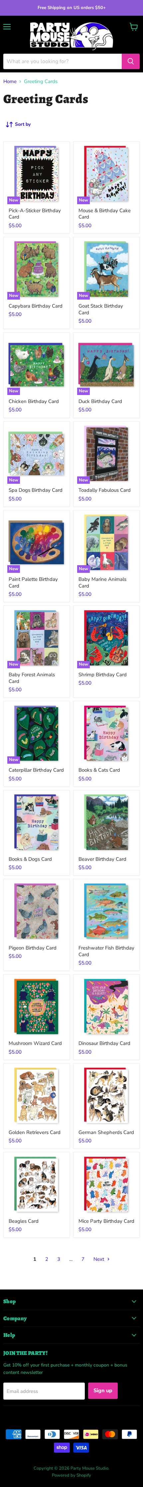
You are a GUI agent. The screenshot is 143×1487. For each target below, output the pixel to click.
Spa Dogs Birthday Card (36, 490)
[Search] (131, 61)
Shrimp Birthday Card (102, 674)
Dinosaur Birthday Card (104, 1043)
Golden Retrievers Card (35, 1132)
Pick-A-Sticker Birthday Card (35, 214)
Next (99, 1259)
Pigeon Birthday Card (33, 948)
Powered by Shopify (71, 1475)
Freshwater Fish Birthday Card (106, 951)
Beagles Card (24, 1221)
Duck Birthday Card (100, 401)
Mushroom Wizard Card (35, 1043)
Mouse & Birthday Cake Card (104, 214)
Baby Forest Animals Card (32, 678)
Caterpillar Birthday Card (36, 770)
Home (10, 81)
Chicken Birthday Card (34, 401)
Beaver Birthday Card (102, 859)
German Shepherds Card (106, 1132)
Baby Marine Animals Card (102, 582)
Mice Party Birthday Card (106, 1221)
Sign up (102, 1390)
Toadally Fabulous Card (104, 490)
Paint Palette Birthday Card (33, 582)
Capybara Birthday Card (36, 306)
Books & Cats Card (99, 770)
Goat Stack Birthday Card (100, 309)
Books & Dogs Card (30, 859)
